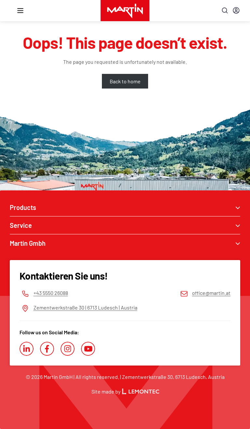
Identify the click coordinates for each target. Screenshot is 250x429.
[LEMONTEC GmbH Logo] (140, 391)
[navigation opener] (20, 10)
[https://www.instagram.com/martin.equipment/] (68, 349)
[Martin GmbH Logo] (125, 10)
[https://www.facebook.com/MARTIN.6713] (47, 349)
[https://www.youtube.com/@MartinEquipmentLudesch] (88, 349)
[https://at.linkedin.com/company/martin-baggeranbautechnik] (27, 349)
